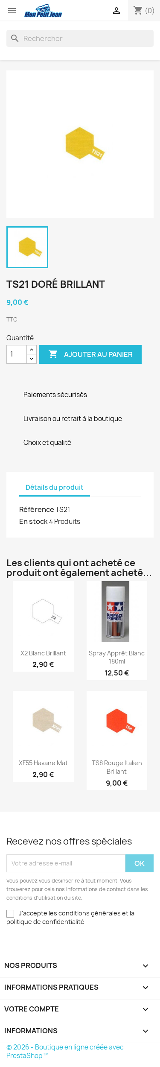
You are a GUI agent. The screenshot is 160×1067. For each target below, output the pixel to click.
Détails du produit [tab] (55, 487)
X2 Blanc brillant (43, 653)
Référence (36, 509)
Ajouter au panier (90, 354)
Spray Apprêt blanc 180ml (117, 657)
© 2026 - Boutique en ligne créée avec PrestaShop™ (65, 1051)
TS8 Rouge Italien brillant (117, 767)
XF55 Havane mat (43, 763)
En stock (33, 521)
